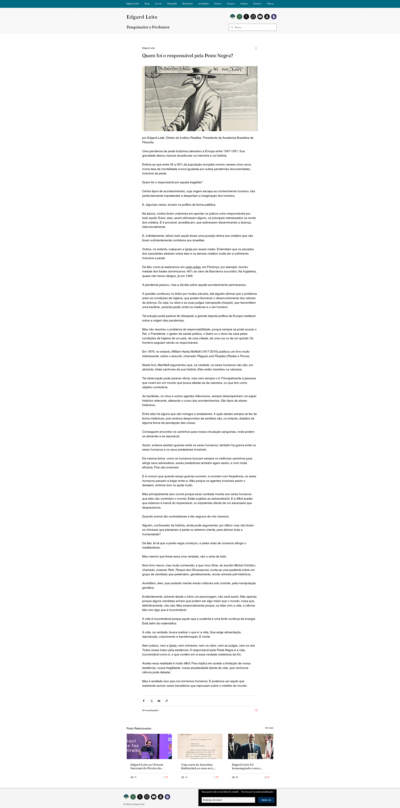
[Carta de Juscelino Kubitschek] (200, 746)
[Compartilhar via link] (166, 700)
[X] (246, 16)
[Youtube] (260, 16)
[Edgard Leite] (149, 746)
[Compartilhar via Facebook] (143, 700)
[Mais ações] (256, 48)
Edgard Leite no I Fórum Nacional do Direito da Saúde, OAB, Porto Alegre (147, 766)
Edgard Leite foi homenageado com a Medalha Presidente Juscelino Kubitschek (246, 766)
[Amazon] (267, 16)
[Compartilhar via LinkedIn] (159, 700)
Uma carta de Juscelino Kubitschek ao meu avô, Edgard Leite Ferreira (197, 766)
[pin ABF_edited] (232, 16)
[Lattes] (274, 16)
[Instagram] (253, 16)
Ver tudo (269, 728)
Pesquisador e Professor (148, 27)
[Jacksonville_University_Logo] (239, 16)
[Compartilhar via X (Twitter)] (151, 700)
